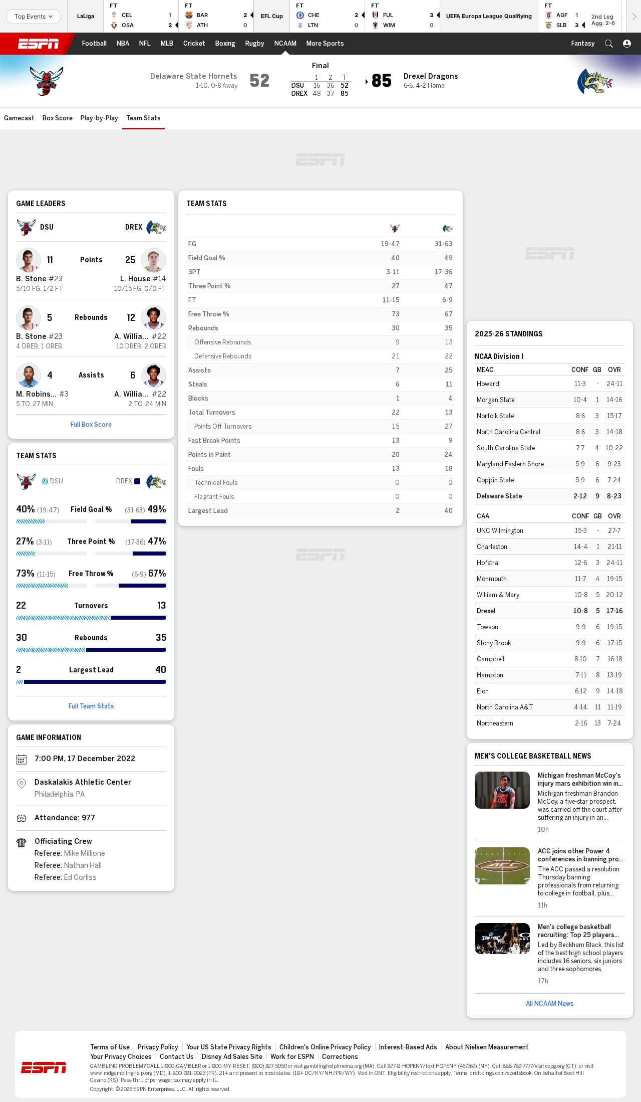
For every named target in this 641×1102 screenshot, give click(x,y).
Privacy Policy (158, 1047)
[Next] (633, 16)
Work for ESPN (292, 1056)
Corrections (340, 1056)
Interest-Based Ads (408, 1047)
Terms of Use (110, 1047)
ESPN (38, 44)
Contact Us (177, 1056)
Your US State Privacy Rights (228, 1047)
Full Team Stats (91, 706)
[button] (609, 44)
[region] (320, 369)
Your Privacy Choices (121, 1056)
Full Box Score (91, 424)
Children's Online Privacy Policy (325, 1047)
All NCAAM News (550, 1003)
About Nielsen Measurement (487, 1047)
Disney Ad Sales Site (232, 1056)
